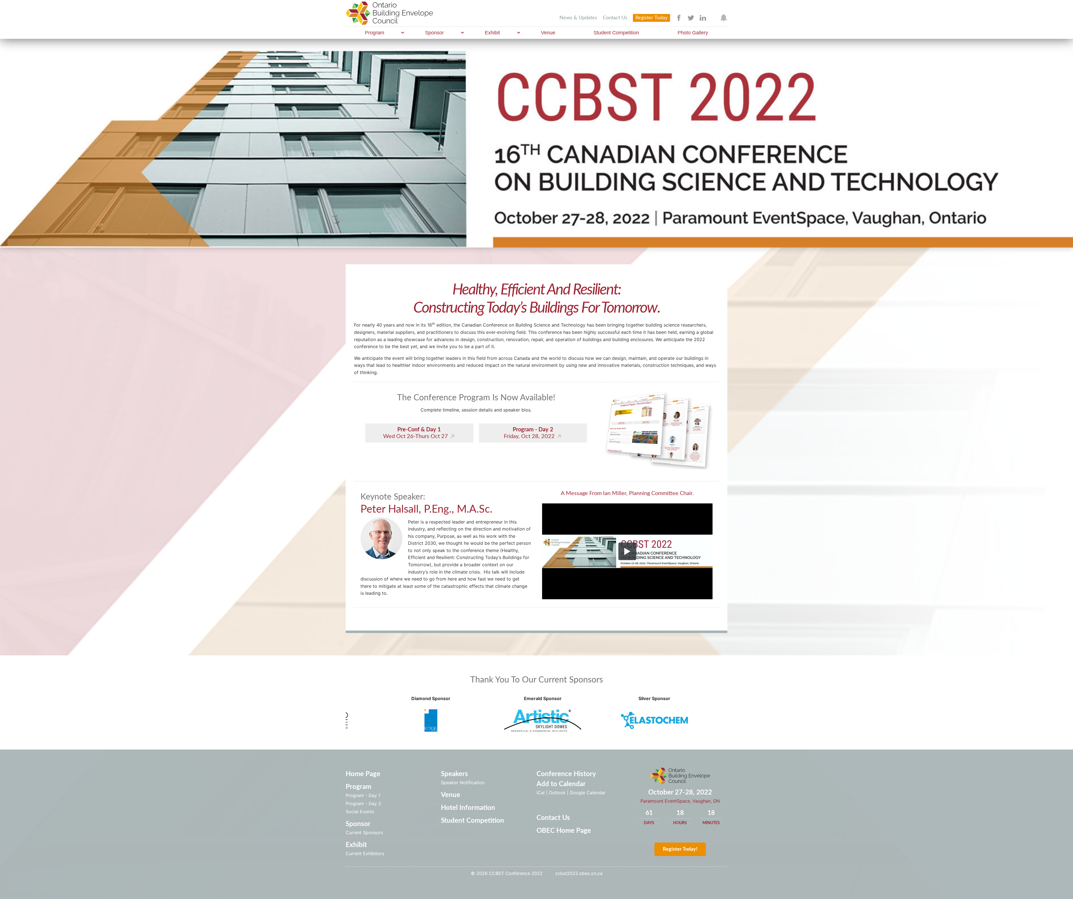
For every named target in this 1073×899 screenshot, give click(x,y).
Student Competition (616, 32)
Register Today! (680, 849)
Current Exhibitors (365, 853)
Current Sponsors (364, 832)
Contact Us (615, 17)
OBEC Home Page (563, 830)
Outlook (557, 792)
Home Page (363, 774)
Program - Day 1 (363, 795)
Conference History (566, 774)
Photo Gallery (693, 32)
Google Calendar (588, 792)
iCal (540, 792)
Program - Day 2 (363, 803)
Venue (548, 32)
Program (374, 32)
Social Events (360, 811)
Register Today (651, 17)
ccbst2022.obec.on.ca (578, 873)
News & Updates (578, 17)
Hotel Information (468, 808)
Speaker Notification (463, 782)
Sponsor (434, 32)
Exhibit (492, 32)
